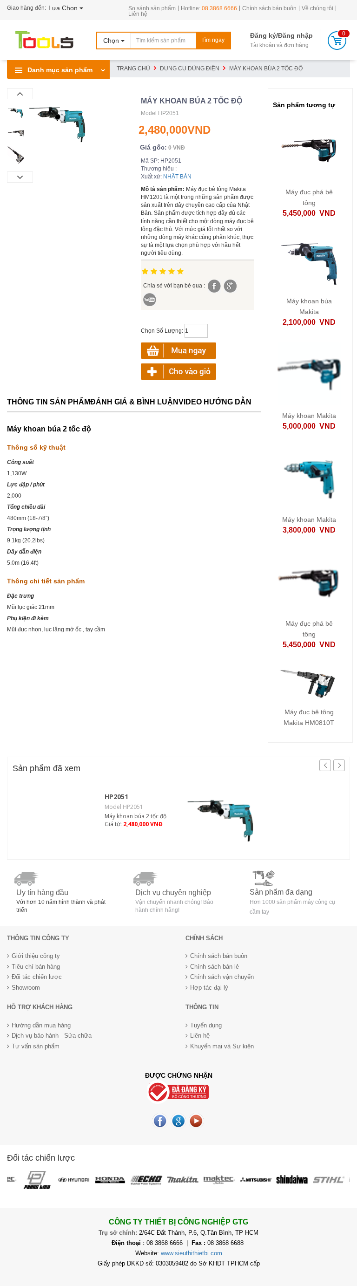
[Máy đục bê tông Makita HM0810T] (309, 682)
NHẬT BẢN (177, 176)
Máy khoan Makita (309, 415)
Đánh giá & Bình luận (134, 402)
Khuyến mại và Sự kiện (222, 1046)
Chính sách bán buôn (269, 8)
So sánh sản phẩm (152, 8)
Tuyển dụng (206, 1025)
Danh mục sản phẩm (59, 70)
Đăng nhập (295, 35)
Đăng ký (263, 35)
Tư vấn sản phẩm (36, 1046)
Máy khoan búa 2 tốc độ (135, 816)
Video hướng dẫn (214, 402)
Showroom (26, 987)
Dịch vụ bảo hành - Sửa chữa (52, 1035)
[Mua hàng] (178, 371)
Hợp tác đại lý (209, 987)
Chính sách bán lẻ (214, 966)
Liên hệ (137, 14)
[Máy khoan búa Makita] (309, 261)
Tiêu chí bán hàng (36, 966)
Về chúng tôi (317, 8)
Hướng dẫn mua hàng (41, 1025)
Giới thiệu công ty (36, 955)
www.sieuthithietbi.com (191, 1253)
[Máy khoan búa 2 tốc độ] (222, 815)
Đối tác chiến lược (37, 976)
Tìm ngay (213, 40)
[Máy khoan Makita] (309, 373)
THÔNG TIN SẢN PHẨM (48, 402)
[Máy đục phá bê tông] (309, 152)
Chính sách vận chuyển (222, 976)
